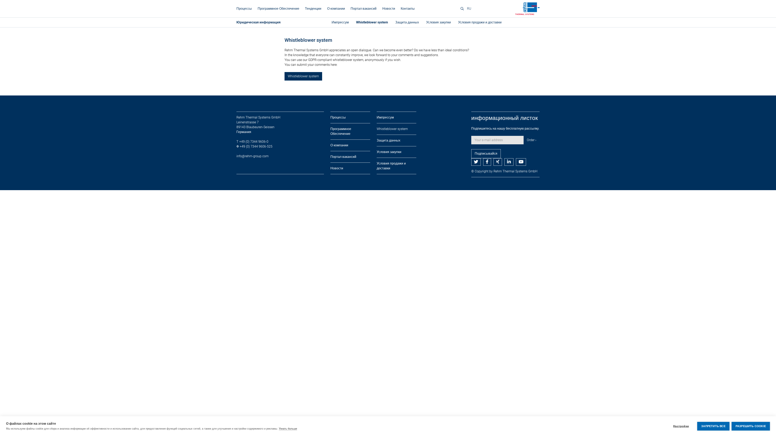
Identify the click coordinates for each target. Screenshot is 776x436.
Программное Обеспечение (278, 8)
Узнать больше (288, 428)
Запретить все (713, 426)
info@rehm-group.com (252, 156)
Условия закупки (438, 22)
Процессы (338, 117)
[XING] (497, 162)
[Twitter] (476, 162)
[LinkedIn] (508, 162)
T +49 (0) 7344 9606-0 (252, 142)
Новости (388, 8)
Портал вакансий (363, 8)
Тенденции (313, 8)
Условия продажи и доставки (480, 22)
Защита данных (407, 22)
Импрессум (340, 22)
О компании (336, 8)
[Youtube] (521, 162)
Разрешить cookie (751, 426)
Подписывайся (486, 153)
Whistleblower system (372, 22)
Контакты (408, 8)
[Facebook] (487, 162)
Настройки (681, 426)
